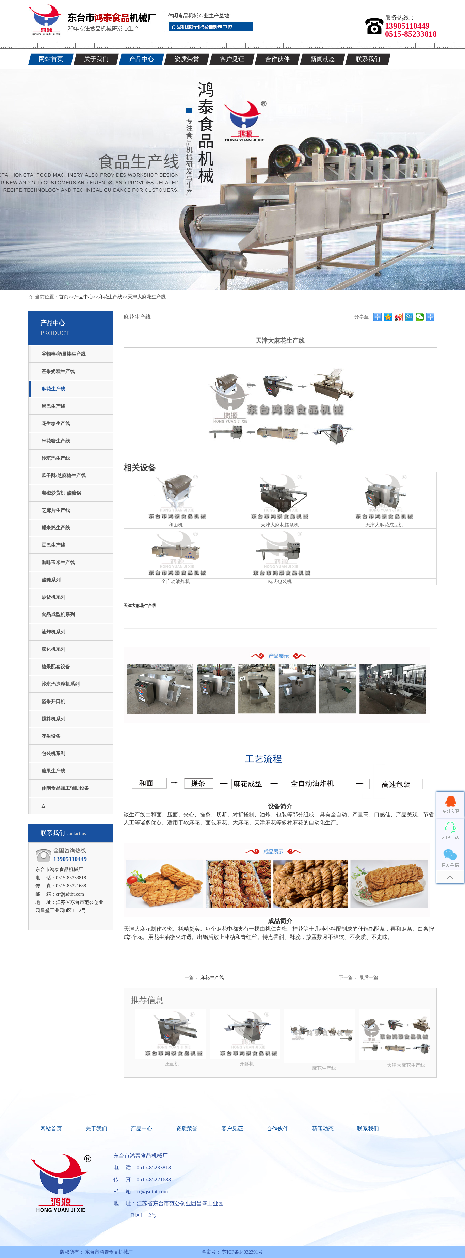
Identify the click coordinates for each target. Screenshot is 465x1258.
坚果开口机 (53, 701)
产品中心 (83, 296)
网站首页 (51, 1128)
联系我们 (368, 1128)
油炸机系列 (53, 631)
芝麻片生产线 (56, 510)
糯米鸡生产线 (56, 527)
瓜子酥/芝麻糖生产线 (64, 475)
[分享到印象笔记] (430, 317)
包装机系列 (53, 753)
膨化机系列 (53, 649)
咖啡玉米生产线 (58, 562)
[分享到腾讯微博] (409, 317)
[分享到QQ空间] (388, 317)
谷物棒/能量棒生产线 (64, 354)
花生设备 (51, 736)
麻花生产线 (110, 296)
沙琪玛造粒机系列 (61, 684)
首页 (63, 296)
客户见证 (232, 1128)
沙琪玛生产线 (56, 458)
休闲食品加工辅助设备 (65, 788)
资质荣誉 (187, 1128)
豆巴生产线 (53, 545)
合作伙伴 (277, 1128)
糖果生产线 (53, 770)
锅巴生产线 (53, 406)
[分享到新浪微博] (399, 317)
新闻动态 (323, 1128)
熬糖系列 (51, 579)
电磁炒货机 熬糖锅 (61, 493)
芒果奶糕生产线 (58, 371)
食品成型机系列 (58, 614)
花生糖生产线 (56, 423)
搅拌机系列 (53, 718)
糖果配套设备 (56, 666)
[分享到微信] (420, 317)
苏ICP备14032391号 (242, 1252)
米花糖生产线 (56, 440)
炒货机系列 (53, 597)
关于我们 (96, 1128)
